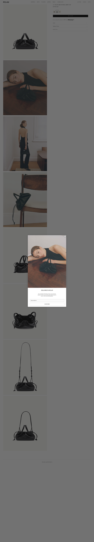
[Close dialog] (65, 236)
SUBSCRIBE (47, 304)
